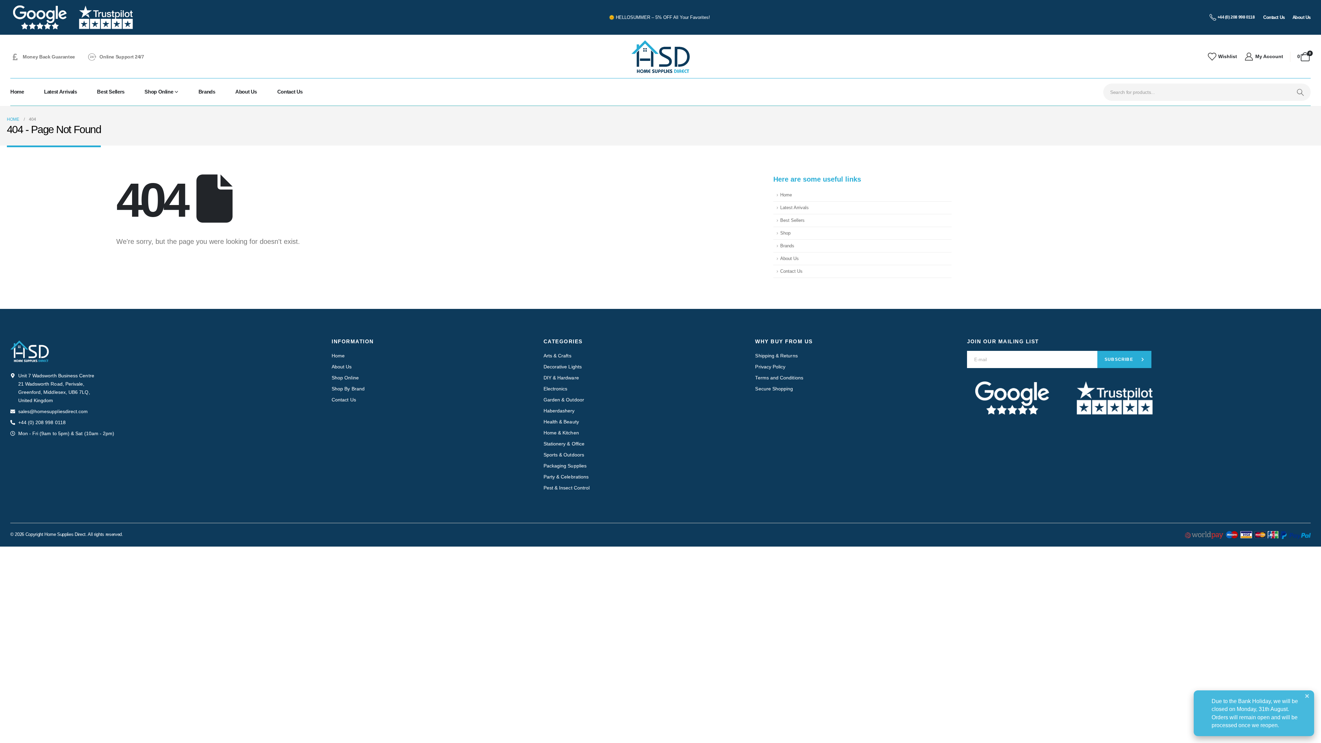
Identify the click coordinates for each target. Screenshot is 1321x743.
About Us (246, 92)
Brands (206, 92)
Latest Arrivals (60, 92)
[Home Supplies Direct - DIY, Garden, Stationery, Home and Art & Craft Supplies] (660, 56)
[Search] (1300, 92)
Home (17, 92)
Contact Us (290, 92)
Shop (785, 233)
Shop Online (158, 92)
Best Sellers (111, 92)
